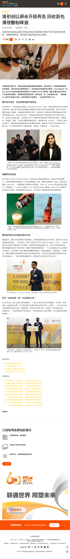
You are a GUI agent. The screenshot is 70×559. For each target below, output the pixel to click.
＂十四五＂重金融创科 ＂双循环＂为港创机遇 (24, 405)
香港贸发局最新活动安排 (15, 369)
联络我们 (27, 539)
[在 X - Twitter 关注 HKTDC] (32, 547)
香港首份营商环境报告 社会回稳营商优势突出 (24, 386)
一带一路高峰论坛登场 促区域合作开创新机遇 (24, 403)
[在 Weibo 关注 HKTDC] (38, 547)
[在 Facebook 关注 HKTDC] (29, 547)
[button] (65, 4)
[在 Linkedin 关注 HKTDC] (35, 547)
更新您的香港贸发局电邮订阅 (35, 541)
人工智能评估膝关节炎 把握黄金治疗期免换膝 (24, 397)
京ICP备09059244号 (42, 543)
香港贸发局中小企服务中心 (16, 372)
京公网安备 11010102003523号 (58, 543)
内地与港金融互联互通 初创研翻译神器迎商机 (24, 392)
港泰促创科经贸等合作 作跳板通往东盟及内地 (24, 394)
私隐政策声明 (14, 543)
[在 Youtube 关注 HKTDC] (45, 547)
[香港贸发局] (35, 536)
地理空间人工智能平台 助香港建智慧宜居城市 (24, 381)
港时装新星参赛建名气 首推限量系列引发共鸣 (24, 400)
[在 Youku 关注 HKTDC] (48, 547)
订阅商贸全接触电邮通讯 (53, 539)
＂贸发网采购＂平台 (13, 366)
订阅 (7, 463)
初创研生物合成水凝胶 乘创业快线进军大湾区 (24, 383)
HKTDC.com (13, 539)
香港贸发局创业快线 (13, 363)
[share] (67, 547)
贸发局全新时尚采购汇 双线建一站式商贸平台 (24, 389)
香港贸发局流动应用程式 (38, 539)
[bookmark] (67, 551)
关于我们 (21, 539)
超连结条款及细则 (24, 543)
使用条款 (6, 543)
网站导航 (33, 543)
